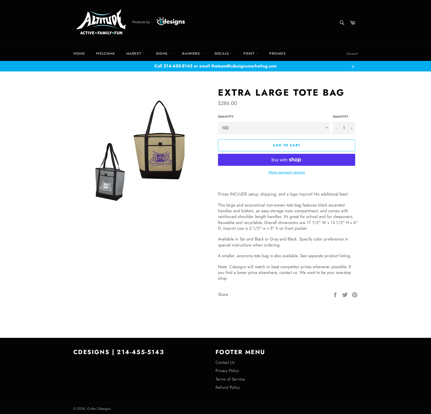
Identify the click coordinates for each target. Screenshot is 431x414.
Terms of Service (230, 379)
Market (134, 53)
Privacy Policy (227, 371)
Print (249, 53)
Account (352, 53)
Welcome (105, 53)
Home (79, 53)
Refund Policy (228, 387)
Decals (222, 53)
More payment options (287, 172)
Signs (162, 53)
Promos (277, 53)
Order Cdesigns (98, 408)
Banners (191, 53)
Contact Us (225, 362)
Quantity (226, 117)
